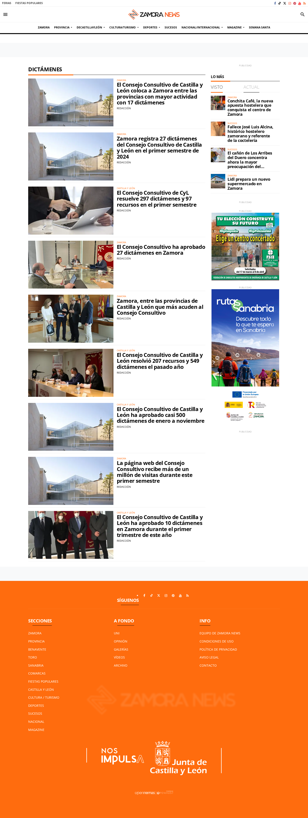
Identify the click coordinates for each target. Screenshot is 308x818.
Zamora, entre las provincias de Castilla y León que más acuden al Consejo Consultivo (160, 306)
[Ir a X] (284, 3)
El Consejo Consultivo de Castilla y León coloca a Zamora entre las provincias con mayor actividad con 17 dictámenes (160, 93)
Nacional (36, 721)
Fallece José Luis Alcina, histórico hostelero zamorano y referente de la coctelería (250, 133)
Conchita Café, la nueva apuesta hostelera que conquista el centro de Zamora (250, 107)
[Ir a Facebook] (275, 3)
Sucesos (35, 713)
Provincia (36, 641)
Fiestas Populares (29, 3)
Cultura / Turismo (43, 697)
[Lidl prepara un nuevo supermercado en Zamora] (218, 181)
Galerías (121, 649)
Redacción (124, 108)
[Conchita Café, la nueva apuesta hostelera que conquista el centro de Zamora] (218, 103)
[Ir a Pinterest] (294, 3)
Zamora (34, 633)
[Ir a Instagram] (289, 3)
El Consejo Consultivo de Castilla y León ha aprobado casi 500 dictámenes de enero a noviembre (160, 415)
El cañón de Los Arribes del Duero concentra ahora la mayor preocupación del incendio (250, 161)
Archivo (120, 665)
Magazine (36, 730)
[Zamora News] (154, 14)
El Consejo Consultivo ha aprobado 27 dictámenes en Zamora (161, 249)
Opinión (120, 641)
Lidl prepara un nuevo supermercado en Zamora (249, 183)
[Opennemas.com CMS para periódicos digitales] (154, 792)
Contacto (208, 665)
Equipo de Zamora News (220, 633)
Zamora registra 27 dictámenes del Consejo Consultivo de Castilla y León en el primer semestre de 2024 (159, 147)
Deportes (36, 705)
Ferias (6, 3)
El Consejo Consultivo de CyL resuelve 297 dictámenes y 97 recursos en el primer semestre (156, 198)
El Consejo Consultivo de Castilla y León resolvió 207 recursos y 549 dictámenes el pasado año (160, 360)
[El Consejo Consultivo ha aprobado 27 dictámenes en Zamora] (70, 265)
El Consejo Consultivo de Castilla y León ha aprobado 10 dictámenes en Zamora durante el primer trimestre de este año (160, 525)
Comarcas (37, 673)
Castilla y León (41, 689)
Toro (32, 657)
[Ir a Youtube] (299, 3)
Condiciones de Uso (217, 641)
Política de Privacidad (218, 649)
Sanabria (36, 665)
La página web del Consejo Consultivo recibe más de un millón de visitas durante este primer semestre (154, 471)
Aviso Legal (209, 657)
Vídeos (119, 657)
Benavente (37, 649)
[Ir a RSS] (304, 3)
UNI (117, 633)
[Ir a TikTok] (279, 3)
